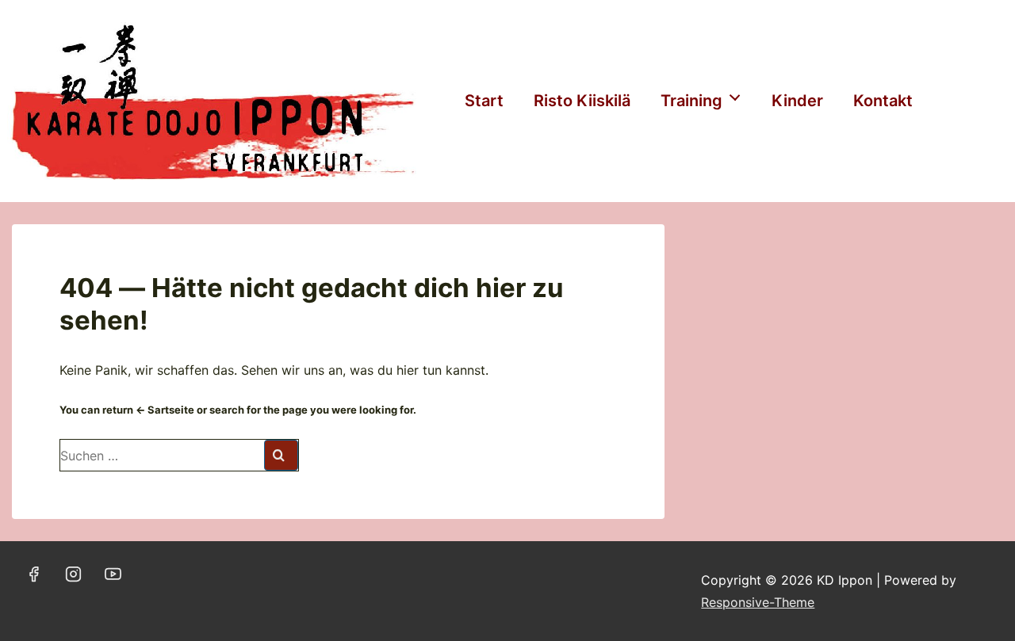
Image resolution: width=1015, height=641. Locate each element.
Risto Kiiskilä (582, 100)
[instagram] (74, 573)
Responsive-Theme (757, 602)
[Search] (281, 455)
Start (484, 100)
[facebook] (34, 573)
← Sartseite (165, 409)
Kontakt (883, 100)
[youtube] (113, 573)
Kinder (797, 100)
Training (691, 100)
